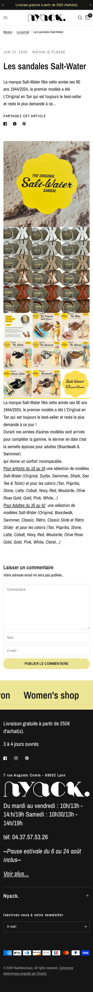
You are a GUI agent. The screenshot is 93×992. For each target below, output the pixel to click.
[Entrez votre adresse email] (85, 926)
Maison (7, 32)
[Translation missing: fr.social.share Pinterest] (25, 123)
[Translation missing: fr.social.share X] (15, 123)
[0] (87, 18)
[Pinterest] (30, 758)
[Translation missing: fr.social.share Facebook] (6, 123)
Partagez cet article (24, 116)
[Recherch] (80, 18)
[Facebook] (8, 758)
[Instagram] (19, 758)
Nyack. (11, 895)
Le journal (23, 32)
